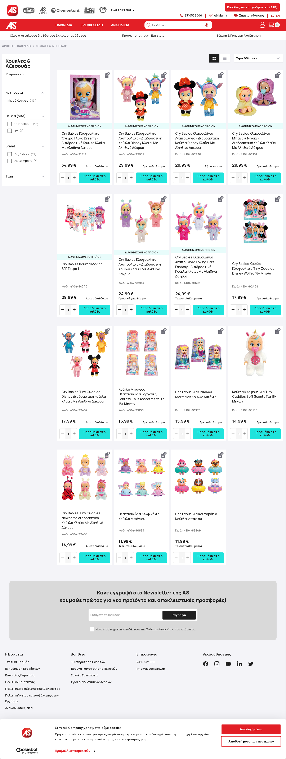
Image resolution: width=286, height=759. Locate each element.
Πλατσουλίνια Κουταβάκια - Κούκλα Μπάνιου (197, 516)
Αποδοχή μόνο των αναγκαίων (251, 741)
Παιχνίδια (24, 46)
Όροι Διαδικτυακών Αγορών (91, 682)
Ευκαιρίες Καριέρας (19, 675)
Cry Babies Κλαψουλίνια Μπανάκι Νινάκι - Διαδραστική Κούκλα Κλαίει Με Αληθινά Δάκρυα (254, 140)
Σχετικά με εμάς (17, 662)
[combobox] (178, 25)
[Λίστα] (224, 58)
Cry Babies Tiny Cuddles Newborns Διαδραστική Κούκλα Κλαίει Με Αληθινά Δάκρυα (82, 520)
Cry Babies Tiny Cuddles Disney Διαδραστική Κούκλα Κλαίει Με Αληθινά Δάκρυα (84, 397)
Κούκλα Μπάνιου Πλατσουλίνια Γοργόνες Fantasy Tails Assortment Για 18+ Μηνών (142, 396)
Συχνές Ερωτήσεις (84, 675)
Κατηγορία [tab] (14, 92)
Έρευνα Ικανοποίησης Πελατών (94, 669)
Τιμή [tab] (9, 176)
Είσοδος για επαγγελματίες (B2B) (252, 7)
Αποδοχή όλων (251, 729)
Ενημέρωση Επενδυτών (22, 669)
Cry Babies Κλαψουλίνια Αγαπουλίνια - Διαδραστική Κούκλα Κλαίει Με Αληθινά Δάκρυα (140, 266)
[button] (107, 75)
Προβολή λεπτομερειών (72, 751)
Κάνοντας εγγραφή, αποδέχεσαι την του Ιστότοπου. (146, 629)
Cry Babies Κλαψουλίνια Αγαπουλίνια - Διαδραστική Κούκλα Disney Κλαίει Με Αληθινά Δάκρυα (140, 140)
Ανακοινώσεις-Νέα (19, 708)
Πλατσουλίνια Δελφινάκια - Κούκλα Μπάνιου (140, 516)
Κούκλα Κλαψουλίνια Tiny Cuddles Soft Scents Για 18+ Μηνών (254, 397)
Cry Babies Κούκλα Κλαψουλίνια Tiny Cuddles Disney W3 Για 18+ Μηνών (253, 268)
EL (272, 16)
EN (278, 16)
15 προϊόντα (14, 74)
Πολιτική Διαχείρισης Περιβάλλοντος (32, 689)
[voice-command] (207, 25)
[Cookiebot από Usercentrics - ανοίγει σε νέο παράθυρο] (27, 751)
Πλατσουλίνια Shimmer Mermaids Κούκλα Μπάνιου (196, 394)
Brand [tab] (10, 146)
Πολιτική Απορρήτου (160, 629)
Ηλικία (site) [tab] (15, 116)
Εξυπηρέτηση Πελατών (88, 662)
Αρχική (7, 46)
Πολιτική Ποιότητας (20, 682)
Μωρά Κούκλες (23, 100)
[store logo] (24, 25)
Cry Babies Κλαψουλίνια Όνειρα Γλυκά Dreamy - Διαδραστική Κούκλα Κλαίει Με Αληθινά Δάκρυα (84, 140)
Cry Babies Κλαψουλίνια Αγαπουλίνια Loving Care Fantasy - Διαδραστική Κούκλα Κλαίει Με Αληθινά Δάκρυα (196, 267)
